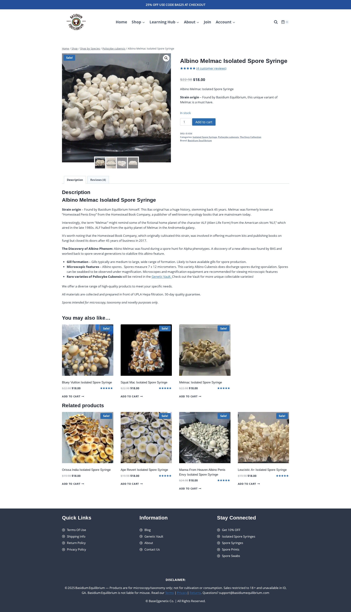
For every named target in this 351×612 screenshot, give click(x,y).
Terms (169, 593)
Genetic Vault (153, 536)
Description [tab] (75, 180)
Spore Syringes (232, 543)
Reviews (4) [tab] (98, 180)
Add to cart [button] (71, 396)
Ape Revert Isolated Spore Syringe (144, 470)
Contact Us (152, 549)
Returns (195, 593)
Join (207, 22)
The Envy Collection (250, 136)
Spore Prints (230, 549)
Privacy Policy (76, 549)
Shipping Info (76, 536)
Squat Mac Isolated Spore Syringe (144, 382)
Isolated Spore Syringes (238, 536)
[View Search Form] (276, 22)
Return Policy (76, 543)
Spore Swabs (231, 556)
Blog (147, 530)
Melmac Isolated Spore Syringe (200, 382)
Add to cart (203, 122)
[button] (166, 58)
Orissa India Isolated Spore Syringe (86, 470)
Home (121, 22)
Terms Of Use (76, 530)
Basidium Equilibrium (200, 140)
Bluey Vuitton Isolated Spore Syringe (87, 382)
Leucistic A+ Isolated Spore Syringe (262, 470)
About (148, 543)
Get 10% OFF (231, 530)
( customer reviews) (211, 68)
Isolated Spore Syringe (205, 136)
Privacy (182, 593)
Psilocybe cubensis (228, 136)
